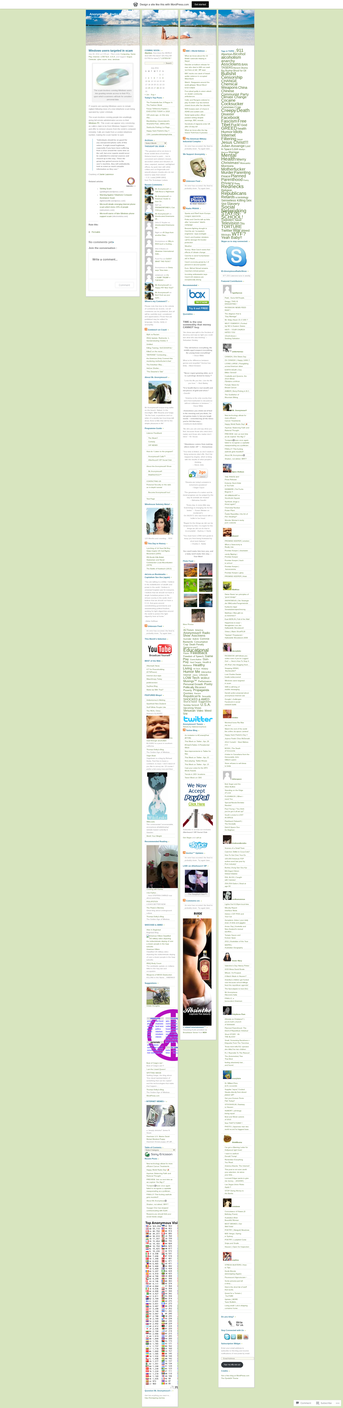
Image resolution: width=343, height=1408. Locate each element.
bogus (129, 57)
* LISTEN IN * (165, 58)
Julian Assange (233, 146)
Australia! (187, 639)
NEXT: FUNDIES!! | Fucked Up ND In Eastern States (236, 324)
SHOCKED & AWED (196, 699)
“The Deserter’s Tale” (154, 372)
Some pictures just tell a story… (234, 1282)
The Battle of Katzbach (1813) (159, 569)
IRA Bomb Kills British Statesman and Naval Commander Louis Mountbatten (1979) (159, 561)
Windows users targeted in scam (235, 682)
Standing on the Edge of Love (234, 791)
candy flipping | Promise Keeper (231, 555)
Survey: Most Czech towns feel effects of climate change (197, 251)
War (237, 230)
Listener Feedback (154, 433)
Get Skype (187, 838)
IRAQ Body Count (153, 963)
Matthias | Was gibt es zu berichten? (234, 614)
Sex (249, 200)
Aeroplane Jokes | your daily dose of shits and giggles (236, 921)
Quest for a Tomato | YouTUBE (233, 1294)
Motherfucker (233, 169)
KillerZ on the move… (155, 351)
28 (158, 88)
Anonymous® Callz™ (157, 456)
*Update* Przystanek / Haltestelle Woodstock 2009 (236, 636)
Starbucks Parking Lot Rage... (158, 127)
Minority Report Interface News (231, 909)
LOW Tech (105, 57)
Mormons (227, 166)
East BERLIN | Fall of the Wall (237, 619)
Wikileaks (226, 234)
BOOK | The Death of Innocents (232, 749)
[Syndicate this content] (146, 330)
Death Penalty (196, 644)
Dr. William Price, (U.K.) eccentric (231, 1084)
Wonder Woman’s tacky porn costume (234, 521)
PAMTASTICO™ (154, 475)
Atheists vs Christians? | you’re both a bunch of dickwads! (234, 1021)
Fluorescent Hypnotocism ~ (236, 1277)
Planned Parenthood (233, 178)
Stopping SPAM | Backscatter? (232, 669)
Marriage (234, 152)
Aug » (153, 95)
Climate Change (234, 97)
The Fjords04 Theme (229, 1378)
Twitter (226, 230)
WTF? (239, 234)
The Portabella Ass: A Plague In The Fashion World (159, 103)
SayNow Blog (152, 686)
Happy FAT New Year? (164, 288)
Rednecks (232, 186)
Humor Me (191, 671)
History (204, 668)
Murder (227, 172)
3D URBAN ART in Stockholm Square (232, 496)
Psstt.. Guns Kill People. (235, 298)
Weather (188, 246)
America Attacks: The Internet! (237, 1166)
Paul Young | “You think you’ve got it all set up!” (234, 810)
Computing (125, 54)
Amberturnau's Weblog (155, 700)
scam (104, 59)
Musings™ (190, 681)
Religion (226, 190)
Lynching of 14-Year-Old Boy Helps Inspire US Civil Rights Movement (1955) (158, 551)
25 (149, 88)
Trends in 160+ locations (195, 774)
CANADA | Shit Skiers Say (235, 357)
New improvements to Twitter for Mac (198, 752)
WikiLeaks (150, 822)
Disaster (227, 114)
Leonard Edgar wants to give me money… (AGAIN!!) (237, 1179)
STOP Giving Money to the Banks (234, 1192)
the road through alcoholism (159, 739)
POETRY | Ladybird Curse (235, 1240)
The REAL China (153, 711)
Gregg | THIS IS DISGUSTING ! (231, 302)
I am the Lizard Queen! (156, 1069)
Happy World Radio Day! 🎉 (157, 1170)
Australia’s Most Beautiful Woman (232, 1219)
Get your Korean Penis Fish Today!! (234, 1099)
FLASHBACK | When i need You (234, 797)
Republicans (233, 193)
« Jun (147, 95)
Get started (200, 4)
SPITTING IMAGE (153, 1073)
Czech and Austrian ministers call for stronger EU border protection (196, 239)
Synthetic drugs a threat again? (232, 503)
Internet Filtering (228, 137)
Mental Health (228, 157)
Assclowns (198, 635)
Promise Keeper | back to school (234, 561)
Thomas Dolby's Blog (155, 750)
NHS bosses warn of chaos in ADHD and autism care (197, 110)
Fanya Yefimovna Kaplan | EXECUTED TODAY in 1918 (158, 110)
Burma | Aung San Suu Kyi (236, 868)
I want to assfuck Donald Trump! (232, 1155)
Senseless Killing (233, 200)
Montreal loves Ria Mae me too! (234, 724)
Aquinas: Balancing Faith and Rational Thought (158, 1174)
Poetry (208, 684)
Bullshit (196, 639)
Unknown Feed (155, 626)
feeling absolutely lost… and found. (234, 1063)
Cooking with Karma (154, 889)
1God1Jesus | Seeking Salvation (232, 337)
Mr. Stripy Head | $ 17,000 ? (236, 320)
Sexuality (206, 696)
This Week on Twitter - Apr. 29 (197, 741)
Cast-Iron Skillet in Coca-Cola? (237, 852)
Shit (223, 204)
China (242, 87)
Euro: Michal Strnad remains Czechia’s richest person (196, 269)
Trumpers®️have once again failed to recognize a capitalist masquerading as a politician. (158, 1188)
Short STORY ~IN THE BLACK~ (232, 1035)
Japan (240, 139)
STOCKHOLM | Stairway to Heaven (235, 1105)
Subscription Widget (230, 1343)
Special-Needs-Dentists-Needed (234, 804)
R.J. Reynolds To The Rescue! (237, 1053)
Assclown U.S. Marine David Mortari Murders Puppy (158, 1137)
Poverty (187, 690)
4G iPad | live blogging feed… (237, 665)
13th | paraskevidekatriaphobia (159, 134)
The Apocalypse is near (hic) (236, 989)
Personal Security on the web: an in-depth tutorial (158, 486)
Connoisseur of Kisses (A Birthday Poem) (235, 1212)
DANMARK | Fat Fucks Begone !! (234, 490)
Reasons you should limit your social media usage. (158, 1215)
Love (235, 149)
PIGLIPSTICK (152, 902)
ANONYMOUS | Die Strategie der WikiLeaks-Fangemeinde (237, 602)
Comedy (151, 442)
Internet (96, 57)
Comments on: (193, 901)
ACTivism (188, 630)
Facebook (230, 117)
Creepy (228, 110)
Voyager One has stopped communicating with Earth (157, 1209)
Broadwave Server (190, 1032)
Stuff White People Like (156, 707)
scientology (241, 197)
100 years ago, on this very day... (157, 116)
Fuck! (235, 125)
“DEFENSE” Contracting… (157, 355)
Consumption (201, 642)
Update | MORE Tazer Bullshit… (231, 1300)
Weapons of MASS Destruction (159, 975)
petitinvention (152, 683)
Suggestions (204, 701)
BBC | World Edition (195, 51)
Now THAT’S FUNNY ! (234, 1123)
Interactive (206, 672)
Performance (204, 681)
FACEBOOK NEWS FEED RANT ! (235, 308)
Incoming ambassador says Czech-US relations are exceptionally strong (196, 277)
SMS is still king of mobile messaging (232, 688)
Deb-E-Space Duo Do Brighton (232, 828)
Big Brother (227, 70)
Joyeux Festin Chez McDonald (237, 738)
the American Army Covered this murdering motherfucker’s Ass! (159, 359)
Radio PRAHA (192, 208)
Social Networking (233, 208)
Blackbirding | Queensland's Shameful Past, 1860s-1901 (158, 122)
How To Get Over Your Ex (235, 855)
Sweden (227, 220)
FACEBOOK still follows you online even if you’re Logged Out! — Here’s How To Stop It (237, 658)
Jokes (195, 675)
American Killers (153, 949)
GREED (229, 128)
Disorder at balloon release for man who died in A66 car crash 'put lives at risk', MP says (197, 67)
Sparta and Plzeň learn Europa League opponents (197, 214)
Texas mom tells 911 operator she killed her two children (237, 1048)
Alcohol (239, 54)
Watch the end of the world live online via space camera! (236, 730)
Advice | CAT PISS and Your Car (234, 915)
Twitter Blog (191, 730)
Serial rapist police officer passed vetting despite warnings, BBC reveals (195, 117)
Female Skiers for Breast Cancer (232, 386)
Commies (227, 107)
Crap (185, 644)
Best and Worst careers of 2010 (234, 1118)
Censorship (231, 77)
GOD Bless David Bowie (235, 969)
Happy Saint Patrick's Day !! (157, 131)
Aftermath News (153, 666)
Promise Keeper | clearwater (236, 551)
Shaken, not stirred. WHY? (157, 1204)
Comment (124, 284)
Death (243, 110)
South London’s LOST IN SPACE (234, 816)
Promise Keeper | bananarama (232, 567)
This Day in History (157, 543)
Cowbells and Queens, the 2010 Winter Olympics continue (236, 378)
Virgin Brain (151, 756)
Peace (225, 176)
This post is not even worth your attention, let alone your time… (236, 1172)
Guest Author (196, 659)
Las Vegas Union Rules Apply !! (234, 1185)
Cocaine (228, 100)
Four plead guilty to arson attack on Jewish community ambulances (198, 94)
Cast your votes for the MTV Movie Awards (196, 769)
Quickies (188, 693)
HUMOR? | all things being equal (233, 1112)
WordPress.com (152, 1096)
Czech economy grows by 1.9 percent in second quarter (197, 263)
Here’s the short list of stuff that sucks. (236, 1288)
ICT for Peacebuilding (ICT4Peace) (155, 670)
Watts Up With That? (154, 690)
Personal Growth (193, 684)
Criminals (92, 59)
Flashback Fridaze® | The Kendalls (233, 822)
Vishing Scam (105, 189)
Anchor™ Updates (194, 853)
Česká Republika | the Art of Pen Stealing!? (236, 515)
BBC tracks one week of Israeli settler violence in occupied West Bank (197, 76)
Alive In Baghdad (153, 930)
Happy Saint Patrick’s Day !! (236, 735)
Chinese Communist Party (235, 92)
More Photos (188, 624)
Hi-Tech (196, 669)
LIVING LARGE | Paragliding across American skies (236, 365)
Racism (197, 693)
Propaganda (201, 690)
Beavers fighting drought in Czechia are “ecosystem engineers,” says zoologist (196, 231)
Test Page (150, 499)
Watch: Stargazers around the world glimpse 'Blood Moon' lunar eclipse (197, 85)
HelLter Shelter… (153, 368)
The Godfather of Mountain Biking (232, 396)
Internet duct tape (153, 676)
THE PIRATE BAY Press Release (232, 478)
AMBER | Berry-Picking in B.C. (237, 391)
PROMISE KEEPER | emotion (237, 541)
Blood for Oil (239, 70)
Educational (196, 650)
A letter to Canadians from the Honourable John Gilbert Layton (237, 757)
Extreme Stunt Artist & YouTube (233, 484)
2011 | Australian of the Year (236, 941)
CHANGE (229, 81)
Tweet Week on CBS (193, 778)
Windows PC (94, 123)
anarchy (228, 61)
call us (198, 838)
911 (239, 50)
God (244, 125)
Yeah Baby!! (231, 237)
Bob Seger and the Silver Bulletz (233, 785)
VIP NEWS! (153, 445)
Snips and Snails (232, 1243)
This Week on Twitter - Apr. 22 (197, 757)
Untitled (149, 344)
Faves (186, 653)
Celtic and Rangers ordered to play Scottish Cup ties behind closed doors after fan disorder (197, 102)
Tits (242, 223)
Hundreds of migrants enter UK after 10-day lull (197, 125)
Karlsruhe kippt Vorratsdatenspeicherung (235, 608)
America (199, 630)
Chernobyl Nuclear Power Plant (232, 509)
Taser (238, 220)
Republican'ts (192, 696)
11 (149, 81)
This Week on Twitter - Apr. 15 (197, 764)
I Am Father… (152, 893)
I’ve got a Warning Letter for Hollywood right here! (236, 1148)
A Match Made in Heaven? (236, 976)
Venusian (189, 710)
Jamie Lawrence (106, 174)
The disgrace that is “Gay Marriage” (233, 315)
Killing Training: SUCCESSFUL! (159, 348)
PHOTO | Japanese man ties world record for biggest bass (236, 1128)
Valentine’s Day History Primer (237, 966)
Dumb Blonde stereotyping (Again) (233, 1272)
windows (116, 59)
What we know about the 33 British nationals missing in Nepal (196, 58)
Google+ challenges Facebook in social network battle (233, 702)
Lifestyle (203, 675)
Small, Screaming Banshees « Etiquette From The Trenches (237, 1041)
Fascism (229, 121)
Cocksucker (232, 103)
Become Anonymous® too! (159, 492)
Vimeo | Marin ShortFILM (235, 631)
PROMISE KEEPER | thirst (236, 576)
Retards (228, 197)
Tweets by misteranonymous (194, 727)
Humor (227, 132)
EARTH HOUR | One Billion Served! (233, 371)
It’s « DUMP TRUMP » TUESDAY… (162, 277)
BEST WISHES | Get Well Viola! (233, 1225)
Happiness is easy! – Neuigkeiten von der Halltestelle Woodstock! (234, 625)
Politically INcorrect (194, 687)
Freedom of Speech (193, 656)
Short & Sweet (190, 702)
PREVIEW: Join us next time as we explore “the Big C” (159, 1180)
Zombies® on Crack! (157, 330)
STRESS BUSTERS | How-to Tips (236, 1266)
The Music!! (153, 438)
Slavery (233, 203)
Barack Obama (240, 68)
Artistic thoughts (153, 1006)
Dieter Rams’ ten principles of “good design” (237, 595)
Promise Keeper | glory (234, 573)
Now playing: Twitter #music (196, 761)
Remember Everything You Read (234, 1161)
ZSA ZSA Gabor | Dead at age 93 (235, 885)
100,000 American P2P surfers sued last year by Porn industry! (235, 861)
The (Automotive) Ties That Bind (234, 1057)
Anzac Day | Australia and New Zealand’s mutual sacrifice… (235, 929)
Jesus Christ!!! (234, 142)
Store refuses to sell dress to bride (235, 764)
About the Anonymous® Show (158, 466)
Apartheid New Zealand (156, 704)
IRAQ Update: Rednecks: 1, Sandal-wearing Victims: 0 (158, 339)
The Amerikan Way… (155, 365)
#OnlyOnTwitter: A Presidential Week (197, 746)
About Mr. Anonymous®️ (156, 1201)
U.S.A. (113, 57)
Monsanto (245, 163)
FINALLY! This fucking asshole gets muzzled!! (159, 1195)
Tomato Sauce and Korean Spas (232, 936)
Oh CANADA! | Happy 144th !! (237, 360)
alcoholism (231, 57)
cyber (99, 59)
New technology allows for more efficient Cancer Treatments (159, 1165)
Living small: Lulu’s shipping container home (236, 1307)
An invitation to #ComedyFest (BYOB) (197, 736)
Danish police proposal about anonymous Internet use (237, 694)
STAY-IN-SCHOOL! (232, 215)
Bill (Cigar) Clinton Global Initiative (232, 872)
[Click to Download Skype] (236, 256)
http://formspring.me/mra (155, 1398)
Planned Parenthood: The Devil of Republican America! (236, 1029)
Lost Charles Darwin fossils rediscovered (233, 675)
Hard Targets (195, 662)
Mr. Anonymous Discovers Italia (231, 993)
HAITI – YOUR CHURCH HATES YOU (235, 331)
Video (200, 710)
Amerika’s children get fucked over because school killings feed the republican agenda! (237, 982)
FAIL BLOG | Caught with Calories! (233, 878)
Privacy (227, 183)
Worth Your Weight (154, 836)
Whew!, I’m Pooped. (233, 973)
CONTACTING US (153, 481)
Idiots (237, 132)
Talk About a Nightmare (164, 192)
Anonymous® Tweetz (193, 724)
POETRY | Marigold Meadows (237, 1230)
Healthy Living (194, 666)
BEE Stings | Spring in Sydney (233, 1235)
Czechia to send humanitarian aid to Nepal (197, 257)
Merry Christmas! (233, 161)
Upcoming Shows (192, 708)
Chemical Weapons (229, 86)
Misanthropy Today (154, 679)
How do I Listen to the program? (159, 451)
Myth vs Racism (152, 334)
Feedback (198, 653)
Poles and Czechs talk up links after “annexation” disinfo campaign (197, 222)
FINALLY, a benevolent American (233, 999)
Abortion (226, 54)
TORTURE (231, 226)
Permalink (96, 232)
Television (230, 223)
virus (109, 59)
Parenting (242, 172)
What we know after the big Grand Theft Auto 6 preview (196, 131)
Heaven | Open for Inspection (237, 1247)
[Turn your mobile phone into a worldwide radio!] (158, 1156)
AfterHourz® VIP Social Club (160, 460)
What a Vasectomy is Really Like (233, 546)
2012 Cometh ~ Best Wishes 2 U (236, 743)
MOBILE (205, 678)
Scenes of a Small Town (235, 848)
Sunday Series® (191, 705)
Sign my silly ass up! (232, 1364)
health (242, 128)
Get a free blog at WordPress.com (235, 1376)
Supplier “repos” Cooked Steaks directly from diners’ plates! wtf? (236, 1092)
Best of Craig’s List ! (154, 1063)
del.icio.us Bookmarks (155, 574)
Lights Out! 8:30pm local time (237, 904)
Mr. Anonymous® (162, 189)
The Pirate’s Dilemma (155, 908)
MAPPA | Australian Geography (234, 946)
